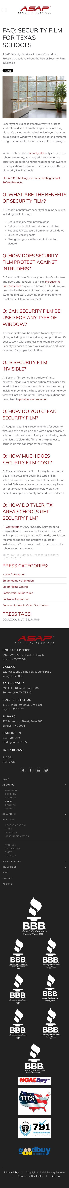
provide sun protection (33, 399)
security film (36, 153)
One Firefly (37, 1176)
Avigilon (10, 845)
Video (8, 829)
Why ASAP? (12, 790)
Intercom (11, 832)
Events (9, 808)
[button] (4, 10)
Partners (9, 819)
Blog (6, 872)
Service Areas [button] (12, 861)
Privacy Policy (11, 1172)
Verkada (10, 856)
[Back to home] (34, 10)
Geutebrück (13, 848)
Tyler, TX (16, 558)
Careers (10, 805)
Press (9, 801)
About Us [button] (9, 785)
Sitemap (55, 1176)
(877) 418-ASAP (13, 749)
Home (6, 779)
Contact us (12, 526)
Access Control (15, 825)
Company (10, 794)
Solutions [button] (9, 814)
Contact (8, 878)
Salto (9, 852)
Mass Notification (17, 836)
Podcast (8, 884)
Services (11, 797)
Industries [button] (10, 867)
